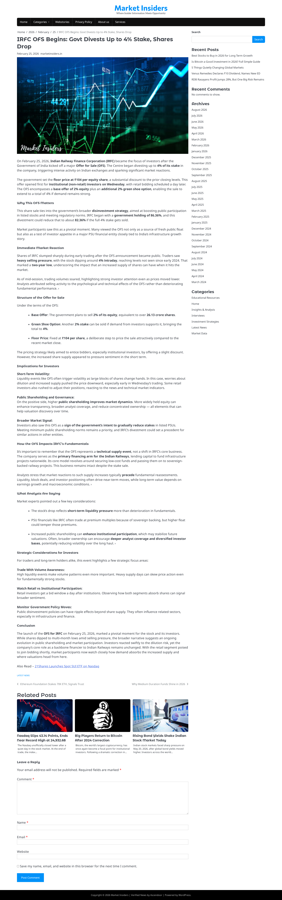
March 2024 (199, 282)
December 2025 (201, 157)
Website (23, 851)
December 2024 (201, 228)
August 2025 (199, 181)
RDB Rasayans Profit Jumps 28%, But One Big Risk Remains (228, 79)
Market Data (199, 333)
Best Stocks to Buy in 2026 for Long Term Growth (222, 55)
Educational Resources (206, 298)
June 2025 (198, 193)
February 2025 (200, 216)
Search (196, 32)
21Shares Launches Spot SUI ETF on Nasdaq (67, 666)
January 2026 (199, 151)
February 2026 (200, 145)
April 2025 (198, 204)
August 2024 (199, 252)
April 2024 (198, 276)
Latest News (23, 675)
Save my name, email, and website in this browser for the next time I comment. (78, 866)
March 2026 (199, 139)
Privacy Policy (83, 22)
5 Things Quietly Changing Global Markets (218, 67)
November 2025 (201, 163)
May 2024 (197, 270)
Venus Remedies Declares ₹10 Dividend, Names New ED (226, 73)
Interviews (198, 315)
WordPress (185, 895)
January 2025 (199, 222)
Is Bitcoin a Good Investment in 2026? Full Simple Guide (226, 61)
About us (103, 22)
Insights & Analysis (203, 309)
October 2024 (200, 240)
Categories (40, 22)
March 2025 (199, 211)
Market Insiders (141, 7)
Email (22, 837)
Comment (25, 779)
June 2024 (198, 264)
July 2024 (197, 258)
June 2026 (198, 121)
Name (22, 822)
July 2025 (197, 187)
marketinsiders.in (51, 53)
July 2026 (197, 115)
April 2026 (198, 133)
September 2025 (202, 175)
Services (120, 22)
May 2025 (197, 199)
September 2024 (202, 246)
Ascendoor (156, 895)
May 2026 (197, 127)
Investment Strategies (205, 321)
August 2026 (199, 109)
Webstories (62, 22)
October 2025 (200, 169)
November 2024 (201, 234)
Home (23, 22)
